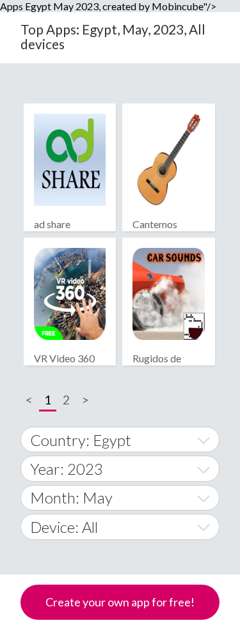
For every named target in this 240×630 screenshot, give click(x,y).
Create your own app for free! (120, 602)
